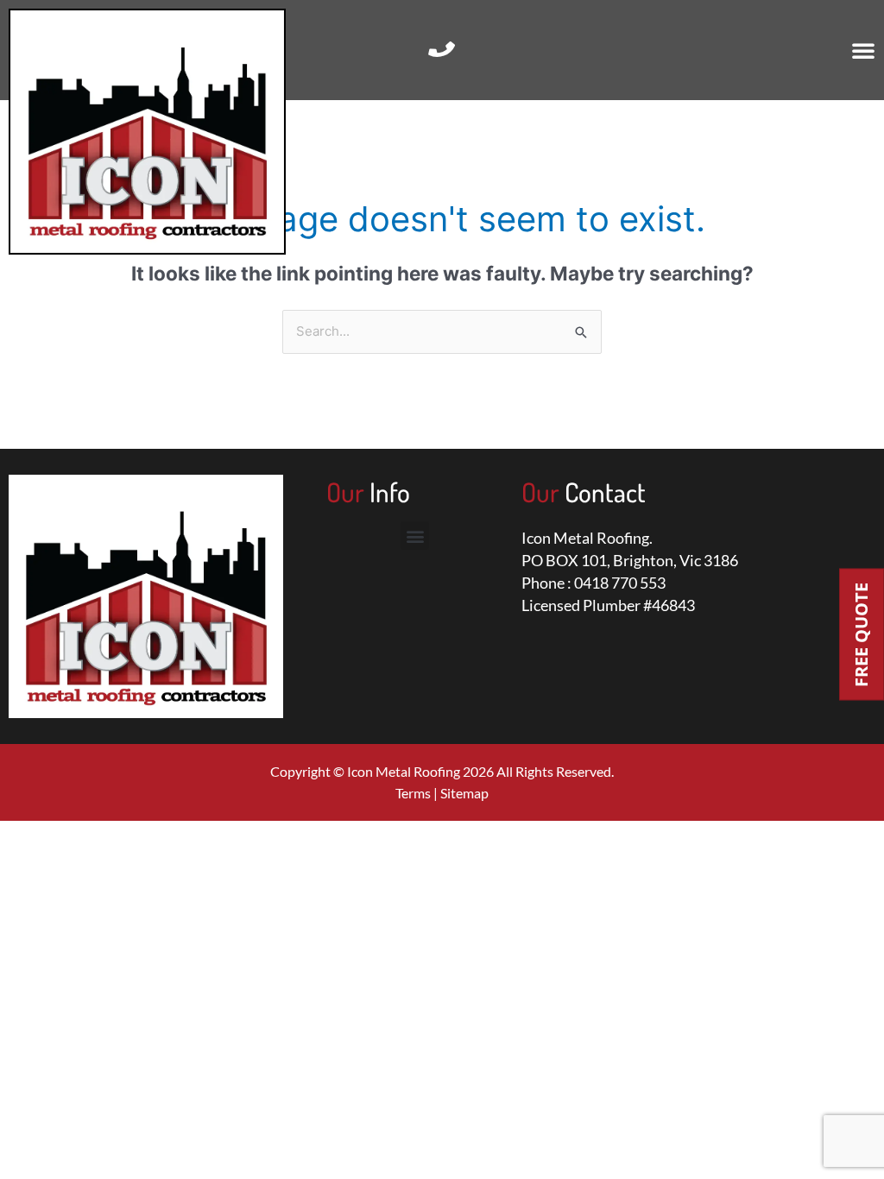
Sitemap (464, 793)
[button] (863, 50)
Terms (413, 793)
